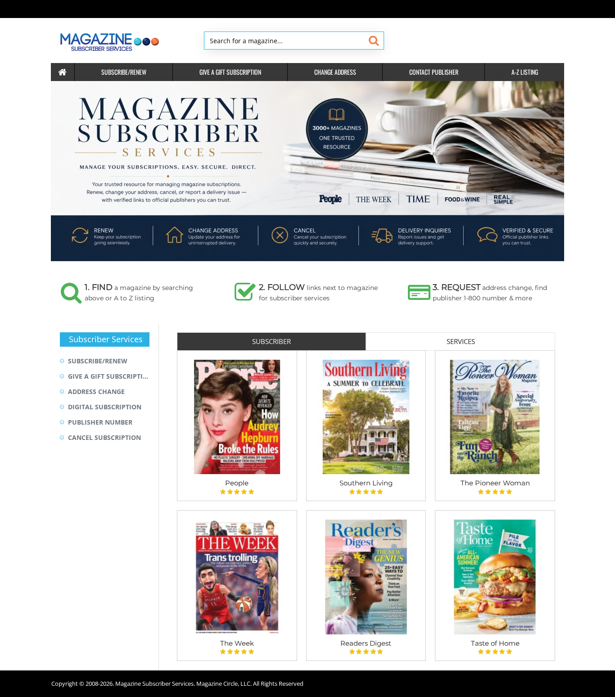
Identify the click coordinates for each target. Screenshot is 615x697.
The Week (237, 643)
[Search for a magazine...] (373, 40)
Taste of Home (495, 643)
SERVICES (461, 341)
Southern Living (366, 483)
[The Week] (237, 577)
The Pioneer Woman (495, 483)
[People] (237, 417)
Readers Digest (365, 643)
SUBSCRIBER (271, 341)
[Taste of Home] (495, 577)
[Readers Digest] (366, 577)
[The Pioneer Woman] (495, 417)
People (237, 483)
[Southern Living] (366, 417)
